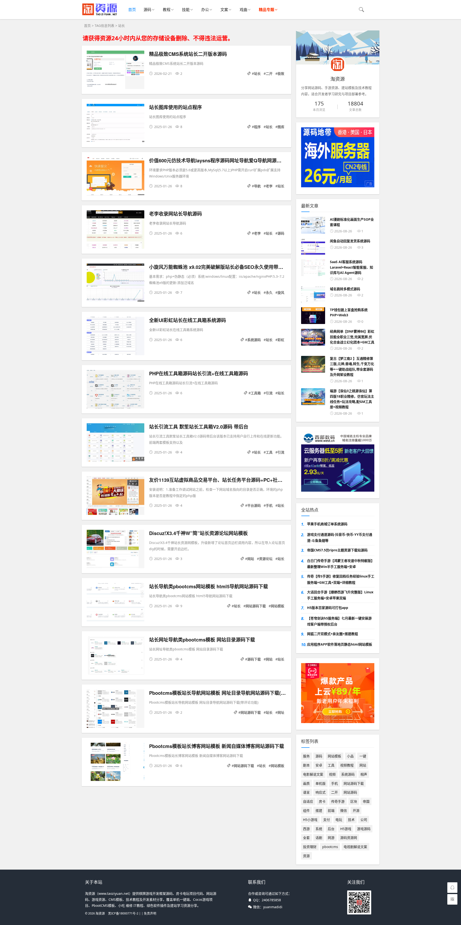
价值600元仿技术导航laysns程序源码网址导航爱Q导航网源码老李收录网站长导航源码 (241, 160)
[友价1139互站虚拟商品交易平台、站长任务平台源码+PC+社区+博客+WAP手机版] (115, 497)
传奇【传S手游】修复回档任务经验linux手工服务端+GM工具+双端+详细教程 (340, 579)
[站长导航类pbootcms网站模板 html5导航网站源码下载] (115, 603)
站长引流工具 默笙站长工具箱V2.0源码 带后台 (198, 426)
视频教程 (347, 765)
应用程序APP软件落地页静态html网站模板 (339, 644)
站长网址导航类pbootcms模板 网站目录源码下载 (202, 639)
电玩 (338, 819)
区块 (353, 801)
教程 (166, 9)
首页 (132, 9)
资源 (306, 856)
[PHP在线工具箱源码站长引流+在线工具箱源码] (115, 390)
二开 (269, 73)
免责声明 (150, 913)
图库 (281, 126)
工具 (269, 452)
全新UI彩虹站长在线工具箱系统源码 (187, 320)
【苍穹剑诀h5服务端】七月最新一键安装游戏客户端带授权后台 (339, 621)
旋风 (281, 292)
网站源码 (350, 792)
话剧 (318, 837)
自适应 (308, 801)
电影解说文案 (313, 774)
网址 (281, 712)
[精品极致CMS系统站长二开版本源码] (115, 71)
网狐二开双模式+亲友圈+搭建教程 (332, 633)
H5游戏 (345, 828)
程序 (257, 126)
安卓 (318, 765)
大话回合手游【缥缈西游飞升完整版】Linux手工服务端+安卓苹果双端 (340, 595)
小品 (350, 756)
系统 (318, 828)
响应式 (320, 792)
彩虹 (281, 339)
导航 (257, 186)
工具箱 (256, 393)
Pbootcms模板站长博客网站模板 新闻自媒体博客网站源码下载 (216, 745)
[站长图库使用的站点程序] (115, 124)
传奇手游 (338, 801)
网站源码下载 (256, 606)
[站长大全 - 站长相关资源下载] (100, 14)
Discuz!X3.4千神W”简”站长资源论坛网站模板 (198, 533)
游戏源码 (363, 828)
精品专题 (266, 9)
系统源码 (254, 339)
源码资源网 (348, 837)
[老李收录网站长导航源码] (115, 230)
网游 (331, 837)
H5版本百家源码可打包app (327, 607)
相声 (363, 774)
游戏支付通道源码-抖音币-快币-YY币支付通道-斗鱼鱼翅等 (339, 537)
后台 (331, 828)
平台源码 (254, 505)
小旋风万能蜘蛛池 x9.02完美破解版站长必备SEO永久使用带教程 (218, 266)
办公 (205, 9)
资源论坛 (266, 558)
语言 (306, 792)
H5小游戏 (310, 819)
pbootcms (330, 846)
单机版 (320, 783)
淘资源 (100, 913)
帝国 (366, 801)
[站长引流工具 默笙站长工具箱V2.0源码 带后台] (115, 443)
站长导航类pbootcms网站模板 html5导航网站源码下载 (208, 586)
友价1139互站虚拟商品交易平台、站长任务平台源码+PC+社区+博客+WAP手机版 (236, 479)
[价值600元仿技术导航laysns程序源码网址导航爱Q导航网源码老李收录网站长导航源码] (115, 177)
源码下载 (254, 659)
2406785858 (271, 900)
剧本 (306, 765)
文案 (224, 9)
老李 (269, 186)
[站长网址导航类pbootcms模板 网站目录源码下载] (115, 656)
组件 (306, 810)
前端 (331, 810)
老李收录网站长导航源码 (175, 213)
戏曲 (243, 9)
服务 (306, 756)
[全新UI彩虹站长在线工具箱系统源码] (115, 337)
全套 (306, 837)
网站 (250, 558)
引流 (269, 393)
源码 (147, 9)
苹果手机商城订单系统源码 (327, 524)
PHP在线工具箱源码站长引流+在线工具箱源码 (198, 373)
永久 (269, 292)
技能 (186, 9)
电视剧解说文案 (355, 846)
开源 (356, 810)
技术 (351, 819)
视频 (332, 774)
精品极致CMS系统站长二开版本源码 (188, 53)
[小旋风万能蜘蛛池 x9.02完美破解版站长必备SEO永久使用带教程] (115, 284)
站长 (257, 73)
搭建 (318, 810)
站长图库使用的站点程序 (175, 107)
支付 (326, 819)
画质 (306, 783)
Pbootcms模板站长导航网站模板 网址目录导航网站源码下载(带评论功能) (228, 692)
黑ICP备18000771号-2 (123, 913)
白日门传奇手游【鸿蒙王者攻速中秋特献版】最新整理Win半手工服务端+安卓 (340, 563)
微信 (343, 810)
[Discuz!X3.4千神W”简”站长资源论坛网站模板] (115, 550)
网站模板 (277, 606)
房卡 (322, 801)
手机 (269, 505)
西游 (306, 828)
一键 (362, 756)
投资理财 (309, 846)
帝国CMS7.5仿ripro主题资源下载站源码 (337, 550)
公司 (363, 819)
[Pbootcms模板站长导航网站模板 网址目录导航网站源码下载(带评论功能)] (115, 709)
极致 (281, 73)
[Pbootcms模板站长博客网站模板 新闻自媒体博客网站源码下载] (115, 763)
